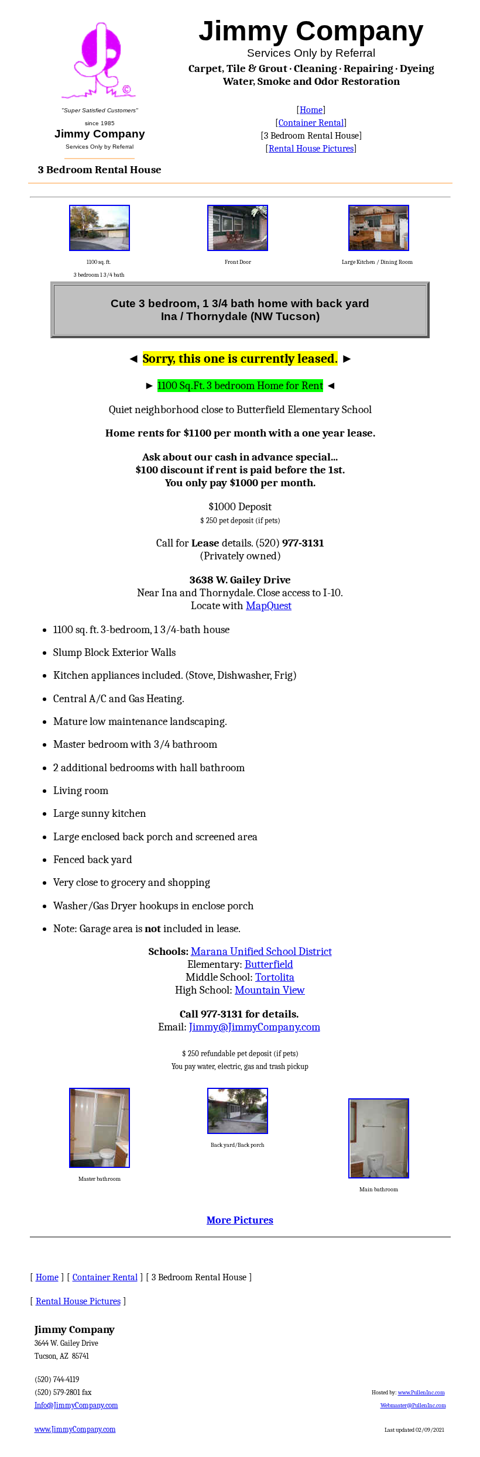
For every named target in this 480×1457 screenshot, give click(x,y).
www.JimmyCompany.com (75, 1429)
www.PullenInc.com (421, 1392)
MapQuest (269, 605)
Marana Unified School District (261, 951)
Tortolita (274, 977)
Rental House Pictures (311, 148)
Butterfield (269, 964)
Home (311, 110)
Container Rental (311, 123)
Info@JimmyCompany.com (76, 1405)
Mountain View (270, 990)
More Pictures (240, 1220)
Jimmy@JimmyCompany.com (254, 1026)
